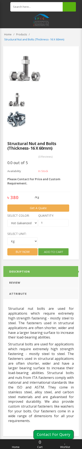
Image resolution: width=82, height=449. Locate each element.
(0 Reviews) (45, 156)
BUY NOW (23, 252)
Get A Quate (38, 208)
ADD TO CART (53, 251)
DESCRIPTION (19, 271)
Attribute (18, 294)
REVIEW (14, 282)
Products (21, 34)
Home (8, 34)
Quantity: (46, 215)
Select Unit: (16, 234)
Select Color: (18, 215)
